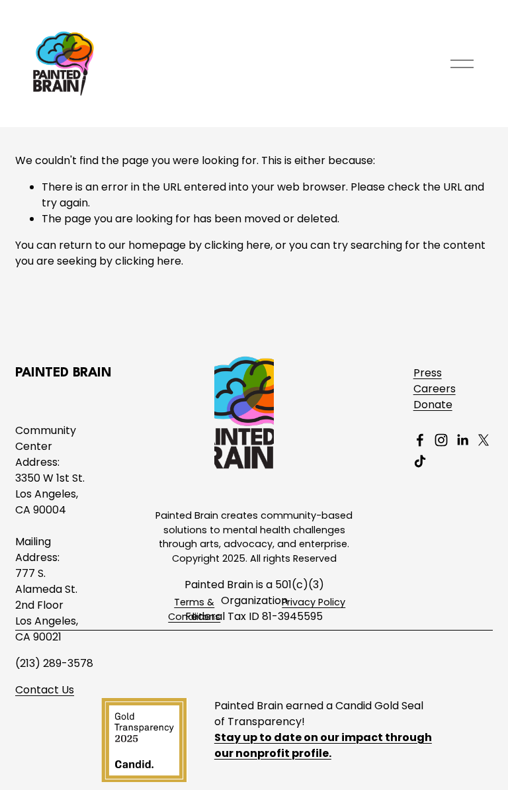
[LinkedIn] (462, 440)
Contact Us (44, 689)
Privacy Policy (313, 602)
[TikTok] (420, 461)
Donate (432, 404)
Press (427, 372)
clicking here (237, 245)
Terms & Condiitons (194, 609)
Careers (434, 388)
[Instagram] (441, 440)
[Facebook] (420, 440)
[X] (483, 440)
